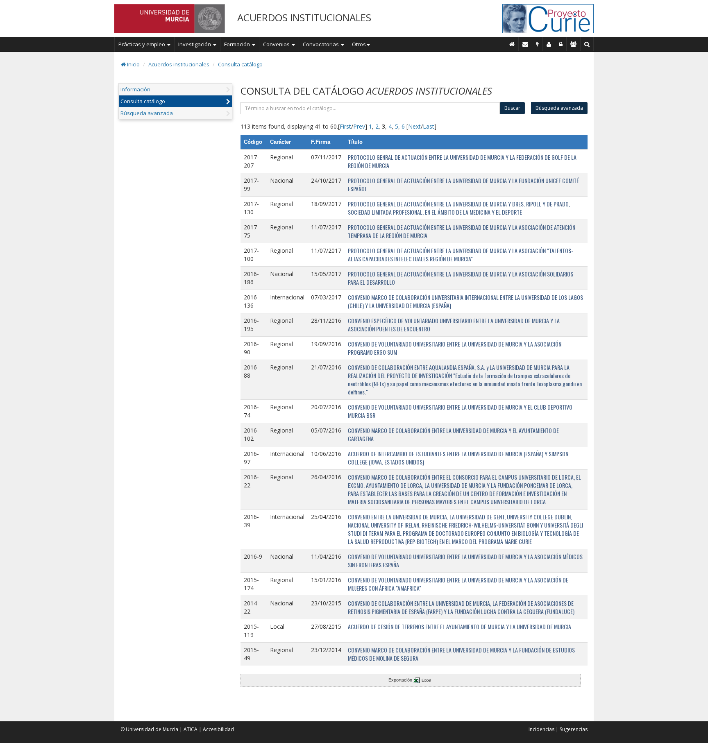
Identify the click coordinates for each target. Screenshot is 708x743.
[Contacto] (525, 44)
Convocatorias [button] (321, 44)
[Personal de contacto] (549, 44)
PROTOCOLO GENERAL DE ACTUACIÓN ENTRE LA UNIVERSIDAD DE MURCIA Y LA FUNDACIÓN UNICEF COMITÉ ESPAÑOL (463, 184)
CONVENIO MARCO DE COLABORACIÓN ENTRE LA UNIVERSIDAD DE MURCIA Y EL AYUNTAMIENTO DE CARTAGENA (453, 434)
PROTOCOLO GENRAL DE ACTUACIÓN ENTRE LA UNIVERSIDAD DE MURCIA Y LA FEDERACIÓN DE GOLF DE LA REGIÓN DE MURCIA (462, 161)
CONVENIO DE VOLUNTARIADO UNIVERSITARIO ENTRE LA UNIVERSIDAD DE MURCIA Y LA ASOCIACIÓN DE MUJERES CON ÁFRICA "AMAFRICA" (458, 583)
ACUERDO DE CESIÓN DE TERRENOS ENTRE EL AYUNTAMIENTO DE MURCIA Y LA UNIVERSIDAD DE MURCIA (459, 626)
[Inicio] (512, 44)
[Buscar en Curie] (587, 44)
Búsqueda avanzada (146, 113)
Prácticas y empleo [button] (142, 44)
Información (135, 89)
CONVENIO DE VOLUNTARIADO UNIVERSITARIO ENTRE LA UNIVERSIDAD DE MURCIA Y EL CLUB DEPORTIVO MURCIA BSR (460, 411)
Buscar (512, 107)
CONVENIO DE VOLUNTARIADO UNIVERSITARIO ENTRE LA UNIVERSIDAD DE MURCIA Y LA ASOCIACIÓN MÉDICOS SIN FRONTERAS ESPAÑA (465, 560)
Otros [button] (359, 44)
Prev (359, 126)
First (345, 126)
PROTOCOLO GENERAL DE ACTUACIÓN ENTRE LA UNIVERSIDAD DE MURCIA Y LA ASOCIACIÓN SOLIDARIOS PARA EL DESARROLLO (460, 278)
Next (414, 126)
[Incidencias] (537, 44)
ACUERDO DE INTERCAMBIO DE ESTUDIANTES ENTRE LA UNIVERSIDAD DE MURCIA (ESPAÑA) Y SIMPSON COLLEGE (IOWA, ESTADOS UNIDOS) (458, 457)
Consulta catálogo (240, 64)
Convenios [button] (277, 44)
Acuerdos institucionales (178, 64)
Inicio (133, 64)
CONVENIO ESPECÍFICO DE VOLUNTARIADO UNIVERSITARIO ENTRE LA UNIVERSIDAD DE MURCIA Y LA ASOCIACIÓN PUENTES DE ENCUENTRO (454, 324)
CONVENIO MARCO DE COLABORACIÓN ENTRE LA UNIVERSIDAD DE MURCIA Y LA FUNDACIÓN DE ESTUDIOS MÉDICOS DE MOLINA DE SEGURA (461, 654)
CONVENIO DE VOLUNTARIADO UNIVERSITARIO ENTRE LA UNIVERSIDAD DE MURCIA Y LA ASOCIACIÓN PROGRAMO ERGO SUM (454, 348)
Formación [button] (237, 44)
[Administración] (561, 44)
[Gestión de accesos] (574, 44)
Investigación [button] (195, 44)
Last (428, 126)
